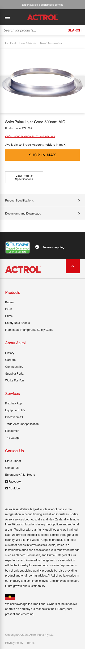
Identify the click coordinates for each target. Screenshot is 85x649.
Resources (12, 431)
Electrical (10, 43)
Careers (10, 360)
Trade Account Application (22, 424)
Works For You (14, 380)
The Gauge (12, 437)
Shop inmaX (42, 155)
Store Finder (13, 461)
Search (74, 30)
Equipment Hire (15, 410)
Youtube (14, 488)
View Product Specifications (24, 177)
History (9, 353)
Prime (9, 316)
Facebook (14, 481)
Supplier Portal (14, 373)
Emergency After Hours (20, 474)
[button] (79, 81)
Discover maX (14, 417)
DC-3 (8, 309)
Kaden (9, 302)
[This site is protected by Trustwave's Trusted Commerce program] (17, 247)
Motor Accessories (51, 43)
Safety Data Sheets (17, 323)
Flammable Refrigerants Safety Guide (29, 329)
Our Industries (14, 366)
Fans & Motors (27, 43)
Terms (30, 642)
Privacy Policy (14, 642)
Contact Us (12, 467)
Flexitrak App (13, 403)
